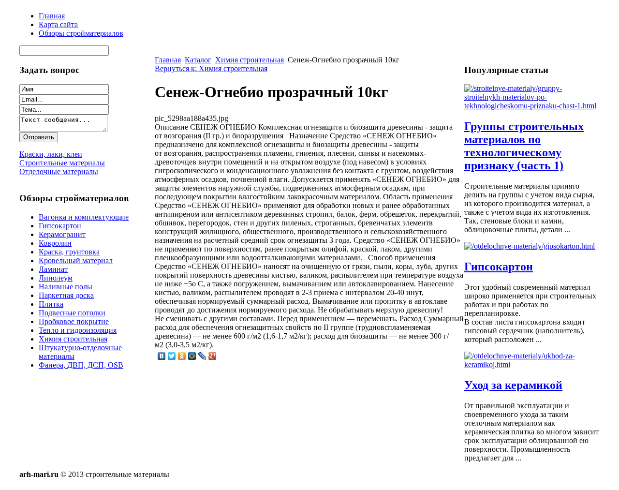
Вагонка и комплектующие (84, 217)
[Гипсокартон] (529, 246)
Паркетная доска (66, 295)
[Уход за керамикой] (532, 364)
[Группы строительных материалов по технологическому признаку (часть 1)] (532, 106)
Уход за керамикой (513, 385)
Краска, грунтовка (69, 252)
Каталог (198, 60)
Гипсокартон (60, 226)
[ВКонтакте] (162, 356)
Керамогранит (62, 234)
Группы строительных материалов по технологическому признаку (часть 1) (524, 146)
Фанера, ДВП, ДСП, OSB (81, 365)
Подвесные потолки (72, 313)
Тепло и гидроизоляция (78, 330)
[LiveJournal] (202, 356)
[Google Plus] (212, 356)
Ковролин (55, 243)
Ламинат (53, 269)
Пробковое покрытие (74, 321)
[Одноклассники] (182, 356)
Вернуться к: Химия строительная (211, 68)
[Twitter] (172, 356)
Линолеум (56, 278)
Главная (168, 60)
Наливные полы (65, 286)
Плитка (51, 304)
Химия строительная (73, 339)
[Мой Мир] (192, 356)
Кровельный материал (76, 260)
